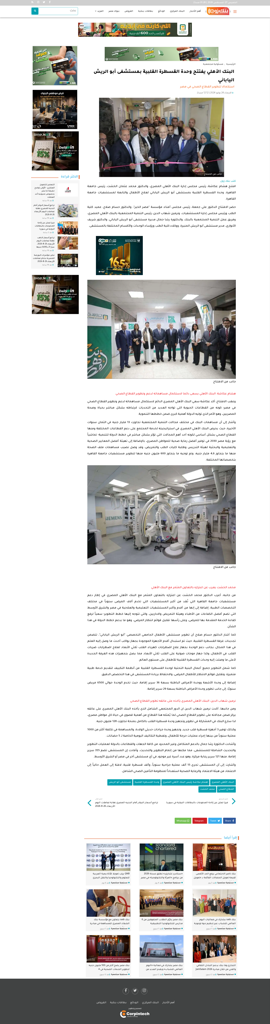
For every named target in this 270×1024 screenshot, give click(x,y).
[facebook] (126, 991)
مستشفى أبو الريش (120, 782)
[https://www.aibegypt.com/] (55, 295)
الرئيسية (231, 64)
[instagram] (144, 991)
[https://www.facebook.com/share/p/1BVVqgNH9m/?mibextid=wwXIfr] (119, 256)
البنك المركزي (177, 11)
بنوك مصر (114, 11)
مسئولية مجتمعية (213, 64)
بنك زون (225, 181)
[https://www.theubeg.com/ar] (52, 110)
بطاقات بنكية (145, 11)
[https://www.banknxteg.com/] (55, 151)
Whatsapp (182, 820)
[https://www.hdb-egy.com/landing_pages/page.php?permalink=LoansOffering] (161, 54)
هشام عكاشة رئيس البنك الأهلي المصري (185, 782)
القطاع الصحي (226, 789)
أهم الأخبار (195, 11)
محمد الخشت (207, 789)
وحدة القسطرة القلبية (147, 782)
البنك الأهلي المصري (223, 782)
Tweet (213, 820)
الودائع (161, 11)
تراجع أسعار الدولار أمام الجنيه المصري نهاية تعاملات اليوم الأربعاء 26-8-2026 (126, 803)
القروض (129, 11)
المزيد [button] (100, 11)
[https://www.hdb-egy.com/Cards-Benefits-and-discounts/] (53, 66)
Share (228, 820)
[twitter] (135, 991)
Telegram (199, 820)
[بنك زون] (218, 9)
